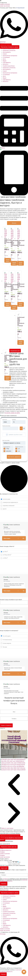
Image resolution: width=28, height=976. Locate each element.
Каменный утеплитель (9, 50)
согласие (5, 878)
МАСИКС (8, 451)
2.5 (19, 448)
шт (24, 428)
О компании (6, 57)
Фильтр (14, 223)
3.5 (19, 451)
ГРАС (7, 448)
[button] (14, 785)
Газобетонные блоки (9, 48)
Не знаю (5, 647)
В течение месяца (7, 639)
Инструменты (7, 52)
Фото (4, 59)
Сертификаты (7, 62)
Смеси (5, 54)
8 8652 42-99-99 (5, 4)
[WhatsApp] (14, 40)
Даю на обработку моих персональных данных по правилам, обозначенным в (14, 880)
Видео (4, 60)
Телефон (2, 872)
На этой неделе (6, 636)
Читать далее (7, 260)
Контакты (5, 64)
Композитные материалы (10, 55)
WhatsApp (3, 42)
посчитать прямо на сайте (12, 413)
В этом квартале (7, 643)
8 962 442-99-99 (5, 6)
